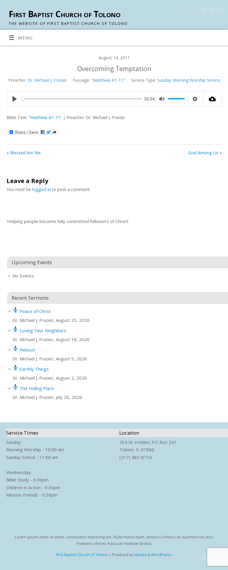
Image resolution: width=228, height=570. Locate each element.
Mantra (140, 554)
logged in (41, 189)
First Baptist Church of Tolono (64, 14)
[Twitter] (212, 12)
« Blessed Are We (24, 152)
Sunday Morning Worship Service (188, 80)
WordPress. (161, 554)
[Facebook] (203, 12)
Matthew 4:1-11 (108, 80)
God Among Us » (205, 152)
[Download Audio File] (212, 99)
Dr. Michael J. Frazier (47, 80)
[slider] (81, 99)
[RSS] (220, 12)
